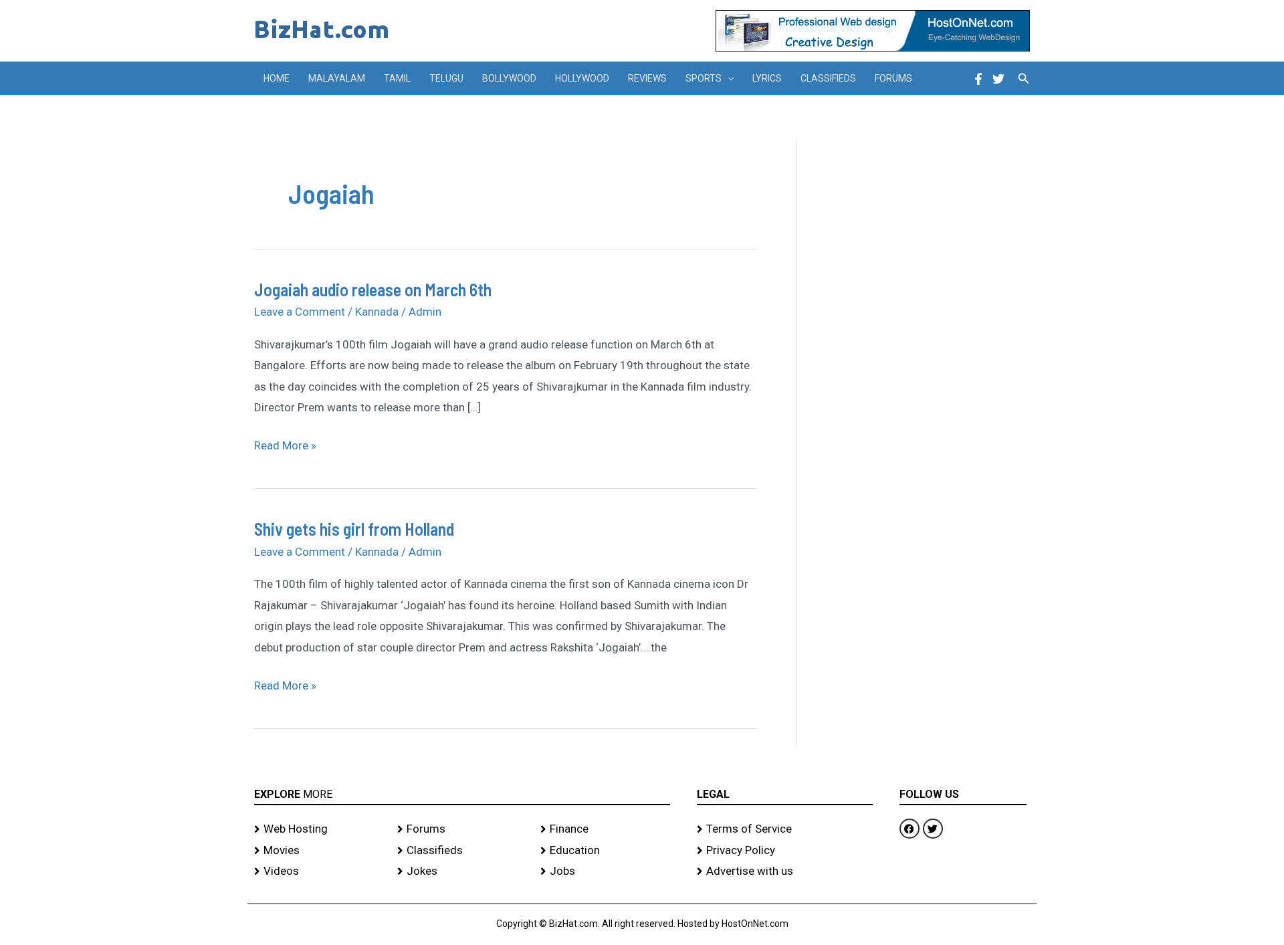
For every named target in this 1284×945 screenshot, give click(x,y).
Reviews (647, 78)
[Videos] (319, 871)
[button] (728, 78)
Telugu (446, 78)
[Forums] (462, 829)
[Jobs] (605, 871)
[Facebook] (978, 79)
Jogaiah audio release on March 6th (373, 289)
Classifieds (828, 78)
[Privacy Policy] (785, 850)
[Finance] (605, 829)
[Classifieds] (462, 850)
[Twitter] (998, 79)
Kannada (377, 311)
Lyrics (767, 78)
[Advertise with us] (785, 871)
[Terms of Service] (785, 829)
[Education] (605, 850)
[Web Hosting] (319, 829)
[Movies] (319, 850)
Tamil (397, 78)
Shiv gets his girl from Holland (354, 528)
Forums (893, 78)
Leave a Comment (299, 311)
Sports (703, 78)
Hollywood (582, 78)
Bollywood (509, 78)
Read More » (285, 443)
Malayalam (336, 78)
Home (276, 78)
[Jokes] (462, 871)
